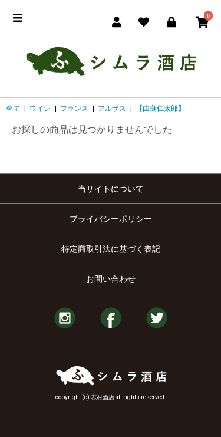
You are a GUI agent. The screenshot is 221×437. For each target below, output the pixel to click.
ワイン (40, 108)
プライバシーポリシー (111, 219)
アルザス (112, 108)
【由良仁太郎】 (160, 108)
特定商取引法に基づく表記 (110, 249)
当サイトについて (111, 188)
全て (13, 108)
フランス (74, 108)
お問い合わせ (111, 279)
